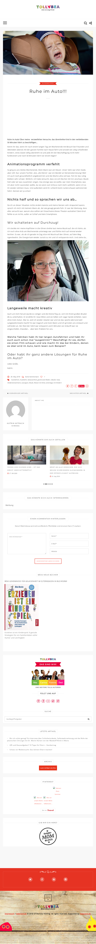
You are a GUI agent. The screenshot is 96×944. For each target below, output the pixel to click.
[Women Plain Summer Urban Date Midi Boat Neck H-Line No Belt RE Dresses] (57, 791)
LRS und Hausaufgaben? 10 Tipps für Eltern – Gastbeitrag (33, 745)
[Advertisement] (51, 119)
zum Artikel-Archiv (48, 768)
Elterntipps (48, 83)
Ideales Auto (55, 380)
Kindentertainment (14, 383)
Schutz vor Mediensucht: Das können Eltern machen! (31, 750)
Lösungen (24, 383)
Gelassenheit (32, 380)
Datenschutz (21, 914)
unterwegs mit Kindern (54, 383)
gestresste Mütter (44, 380)
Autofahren (15, 380)
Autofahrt (23, 380)
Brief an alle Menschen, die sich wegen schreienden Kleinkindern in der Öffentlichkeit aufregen (67, 470)
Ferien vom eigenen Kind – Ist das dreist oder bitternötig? (23, 468)
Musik (31, 383)
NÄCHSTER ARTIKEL (78, 393)
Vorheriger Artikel (18, 393)
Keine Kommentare (32, 377)
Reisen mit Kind (39, 383)
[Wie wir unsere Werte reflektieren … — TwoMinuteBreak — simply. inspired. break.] (38, 800)
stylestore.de (85, 914)
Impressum (9, 914)
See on (44, 810)
